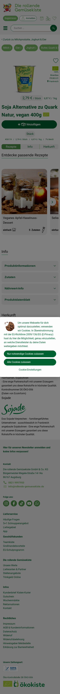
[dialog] (30, 347)
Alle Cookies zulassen (19, 362)
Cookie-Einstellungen (30, 369)
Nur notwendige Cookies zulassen (25, 353)
